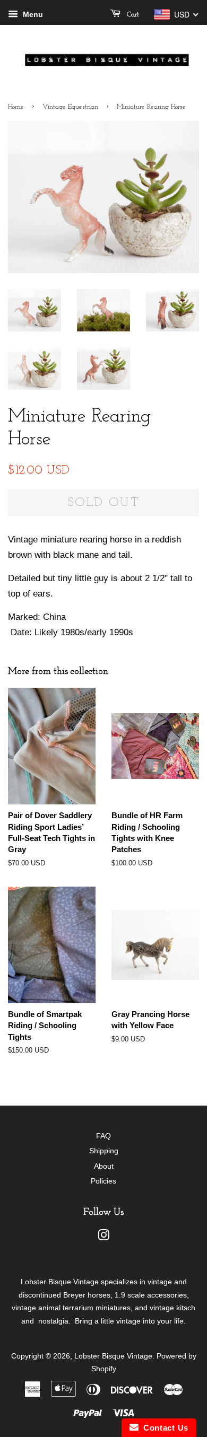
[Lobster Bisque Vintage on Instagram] (103, 1237)
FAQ (103, 1136)
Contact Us (163, 1427)
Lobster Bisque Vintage (113, 1356)
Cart (132, 15)
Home (16, 106)
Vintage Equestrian (70, 106)
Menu (32, 14)
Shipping (103, 1150)
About (104, 1166)
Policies (103, 1181)
